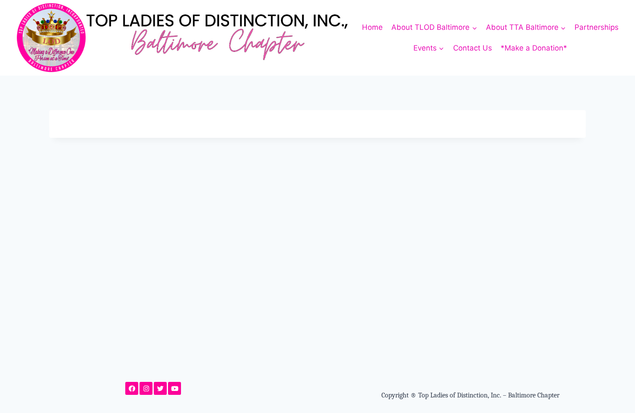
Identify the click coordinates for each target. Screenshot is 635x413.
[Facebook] (131, 388)
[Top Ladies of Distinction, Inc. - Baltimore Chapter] (183, 38)
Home (372, 27)
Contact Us (472, 48)
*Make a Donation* (534, 48)
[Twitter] (160, 388)
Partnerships (597, 27)
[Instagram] (146, 388)
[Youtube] (174, 388)
